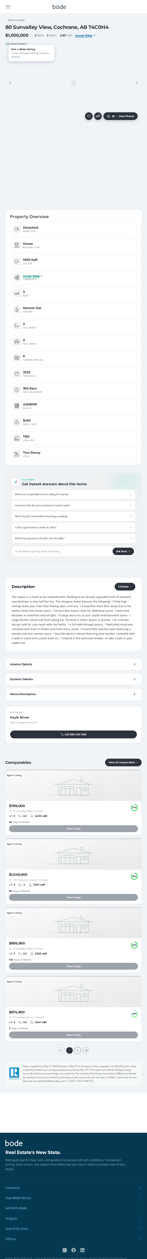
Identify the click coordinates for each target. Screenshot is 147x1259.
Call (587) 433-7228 (75, 734)
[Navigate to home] (59, 6)
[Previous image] (10, 82)
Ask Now (121, 551)
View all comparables (122, 762)
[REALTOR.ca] (14, 1073)
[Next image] (136, 82)
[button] (10, 82)
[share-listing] (98, 116)
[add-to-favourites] (89, 116)
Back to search (16, 20)
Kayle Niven (19, 717)
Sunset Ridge (83, 35)
